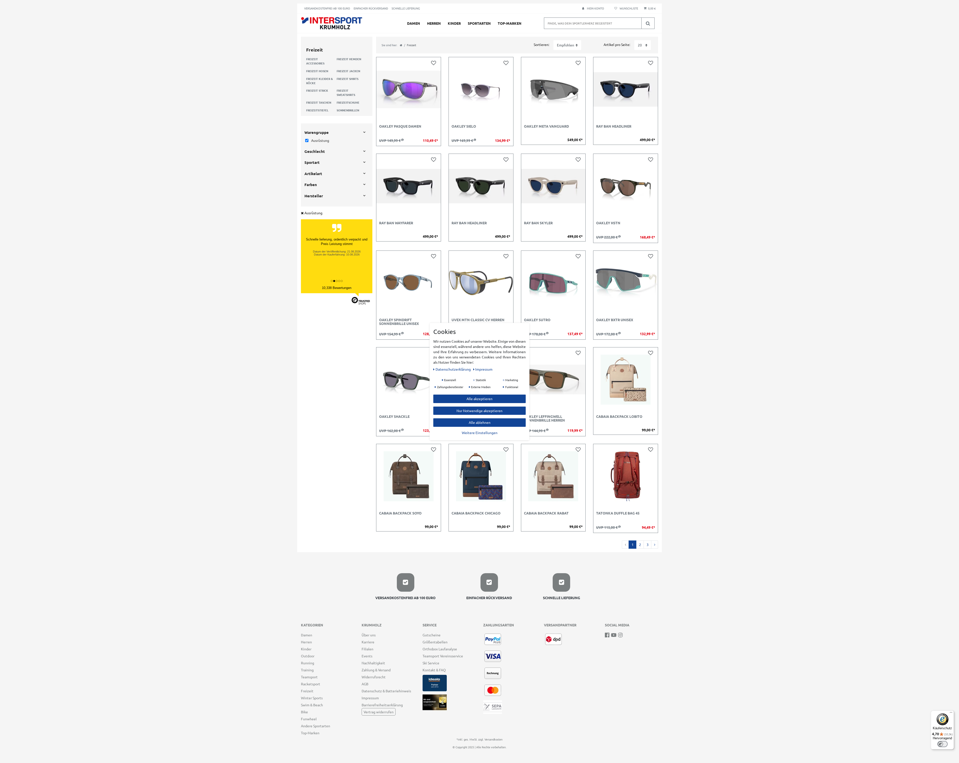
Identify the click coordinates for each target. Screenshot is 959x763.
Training (307, 670)
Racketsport (310, 684)
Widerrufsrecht (374, 677)
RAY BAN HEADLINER (613, 126)
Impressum (370, 698)
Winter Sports (312, 698)
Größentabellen (435, 642)
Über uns (369, 635)
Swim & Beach (312, 705)
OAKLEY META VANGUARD (546, 126)
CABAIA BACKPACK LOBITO (619, 417)
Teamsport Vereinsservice (443, 656)
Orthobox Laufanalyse (440, 649)
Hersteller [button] (313, 195)
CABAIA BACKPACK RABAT (546, 513)
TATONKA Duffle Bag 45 (618, 513)
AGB (365, 684)
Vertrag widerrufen (379, 712)
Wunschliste (434, 62)
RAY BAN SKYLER (538, 223)
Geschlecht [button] (314, 151)
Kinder (454, 23)
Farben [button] (310, 184)
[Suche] (647, 23)
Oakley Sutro (537, 320)
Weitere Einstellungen (479, 432)
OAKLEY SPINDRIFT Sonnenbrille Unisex (399, 322)
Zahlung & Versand (376, 670)
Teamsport (309, 677)
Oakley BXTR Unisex (614, 320)
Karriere (368, 642)
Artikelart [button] (313, 173)
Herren (434, 23)
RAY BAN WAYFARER (396, 223)
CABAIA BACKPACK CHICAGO (476, 513)
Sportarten (479, 23)
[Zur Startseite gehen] (401, 45)
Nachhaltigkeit (373, 663)
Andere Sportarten (315, 726)
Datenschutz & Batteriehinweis (386, 691)
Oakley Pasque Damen (400, 126)
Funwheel (309, 719)
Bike (304, 712)
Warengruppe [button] (316, 132)
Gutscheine (432, 635)
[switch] (943, 744)
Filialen (367, 649)
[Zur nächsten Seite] (654, 544)
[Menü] (951, 714)
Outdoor (307, 656)
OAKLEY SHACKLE (394, 417)
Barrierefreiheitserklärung (382, 705)
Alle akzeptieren (479, 398)
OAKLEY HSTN (608, 223)
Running (307, 663)
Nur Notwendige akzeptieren (479, 410)
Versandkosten (493, 739)
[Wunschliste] (625, 8)
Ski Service (431, 663)
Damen (413, 23)
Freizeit (307, 691)
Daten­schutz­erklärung (454, 369)
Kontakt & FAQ (434, 670)
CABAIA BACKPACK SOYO (400, 513)
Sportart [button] (312, 162)
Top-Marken (509, 23)
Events (367, 656)
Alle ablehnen (479, 422)
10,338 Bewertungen (336, 288)
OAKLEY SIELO (464, 126)
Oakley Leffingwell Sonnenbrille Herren (544, 418)
